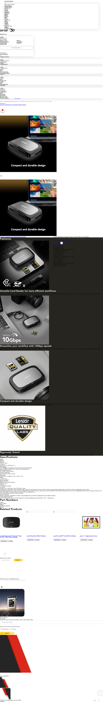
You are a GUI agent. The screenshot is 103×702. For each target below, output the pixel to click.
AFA (1, 83)
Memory (19, 40)
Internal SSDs (3, 44)
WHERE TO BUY (4, 56)
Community (2, 566)
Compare (11, 541)
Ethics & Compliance (47, 569)
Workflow (19, 43)
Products (2, 562)
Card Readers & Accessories (10, 101)
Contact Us (2, 90)
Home (1, 101)
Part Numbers (14, 104)
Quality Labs (3, 80)
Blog (1, 70)
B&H (59, 245)
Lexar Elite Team (4, 71)
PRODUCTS (3, 34)
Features (2, 104)
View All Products (15, 47)
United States (3, 62)
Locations (2, 569)
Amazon (56, 245)
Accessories (19, 41)
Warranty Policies (4, 97)
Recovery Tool (3, 96)
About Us (23, 562)
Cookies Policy (21, 580)
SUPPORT (2, 85)
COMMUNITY (4, 64)
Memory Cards (3, 40)
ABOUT (2, 74)
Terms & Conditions (12, 580)
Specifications (7, 104)
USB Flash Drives (4, 41)
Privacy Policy (3, 580)
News (1, 79)
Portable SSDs (3, 43)
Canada (2, 63)
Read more (4, 541)
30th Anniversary (4, 84)
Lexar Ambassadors (4, 73)
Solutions (44, 566)
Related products (22, 104)
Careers (2, 81)
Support (23, 566)
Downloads (3, 95)
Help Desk (2, 94)
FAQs (1, 93)
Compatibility (3, 91)
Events (1, 69)
